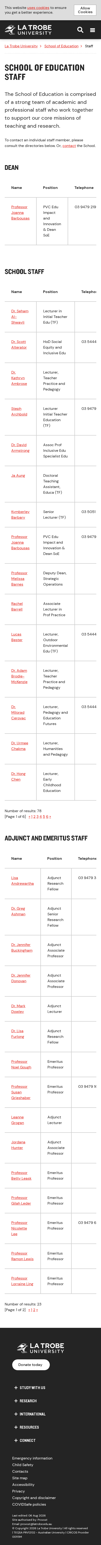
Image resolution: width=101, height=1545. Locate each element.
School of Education (61, 46)
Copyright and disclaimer (34, 1497)
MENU (92, 30)
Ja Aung (18, 475)
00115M (17, 1537)
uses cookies (38, 7)
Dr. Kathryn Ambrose (19, 378)
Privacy (18, 1491)
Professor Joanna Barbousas (20, 212)
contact (69, 145)
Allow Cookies (85, 10)
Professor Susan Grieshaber (21, 1092)
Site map (19, 1478)
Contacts (20, 1471)
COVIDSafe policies (29, 1504)
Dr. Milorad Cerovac (18, 712)
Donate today (30, 1364)
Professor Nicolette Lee (19, 1228)
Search (80, 29)
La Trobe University (21, 46)
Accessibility (23, 1484)
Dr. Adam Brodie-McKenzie (19, 676)
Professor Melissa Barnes (19, 579)
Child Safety (22, 1464)
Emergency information (32, 1458)
